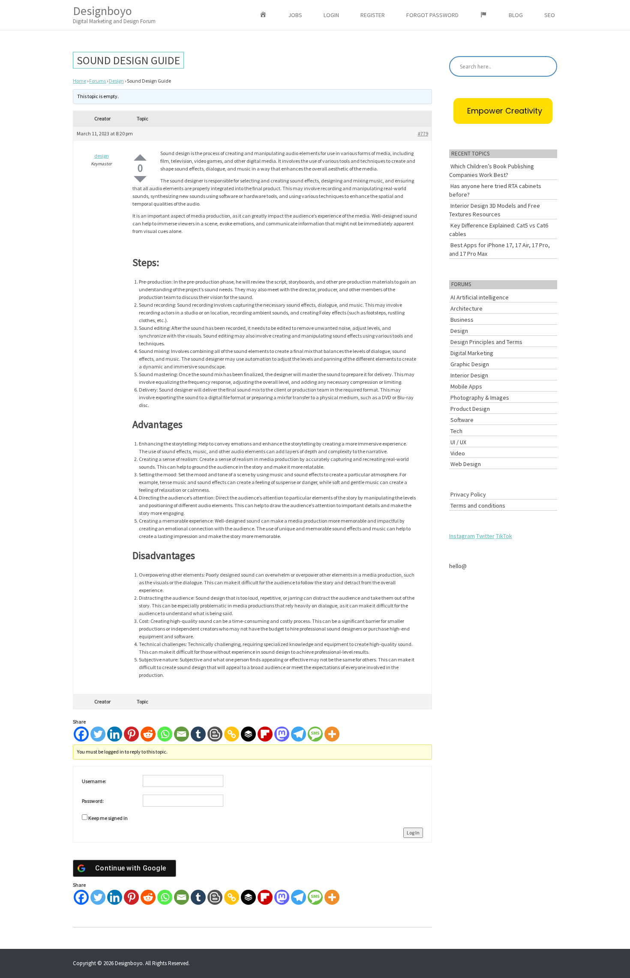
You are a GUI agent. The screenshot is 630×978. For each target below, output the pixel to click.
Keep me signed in (108, 818)
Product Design (470, 409)
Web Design (465, 464)
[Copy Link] (231, 734)
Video (457, 453)
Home (79, 81)
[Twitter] (97, 734)
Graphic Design (469, 364)
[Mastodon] (281, 734)
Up (140, 157)
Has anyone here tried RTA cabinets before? (495, 190)
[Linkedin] (114, 734)
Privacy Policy (468, 494)
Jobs (295, 15)
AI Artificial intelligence (479, 297)
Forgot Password (432, 15)
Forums (97, 81)
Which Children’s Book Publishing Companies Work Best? (491, 170)
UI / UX (458, 442)
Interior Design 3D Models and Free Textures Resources (494, 210)
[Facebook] (81, 734)
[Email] (181, 734)
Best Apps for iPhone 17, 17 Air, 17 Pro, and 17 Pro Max (499, 249)
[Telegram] (298, 734)
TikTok (504, 536)
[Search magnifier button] (547, 66)
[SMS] (315, 734)
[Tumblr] (198, 734)
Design (116, 81)
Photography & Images (479, 397)
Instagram (462, 536)
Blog (516, 15)
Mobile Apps (466, 386)
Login (331, 15)
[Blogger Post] (214, 734)
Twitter (485, 536)
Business (462, 319)
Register (372, 15)
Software (462, 420)
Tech (456, 431)
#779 (423, 133)
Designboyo (114, 14)
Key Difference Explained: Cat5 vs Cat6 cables (498, 229)
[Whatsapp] (164, 734)
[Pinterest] (131, 734)
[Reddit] (148, 734)
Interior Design (469, 375)
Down (140, 179)
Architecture (466, 308)
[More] (331, 734)
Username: (94, 781)
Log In (413, 832)
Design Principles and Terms (486, 342)
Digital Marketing (471, 353)
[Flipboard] (265, 734)
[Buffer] (248, 734)
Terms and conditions (477, 505)
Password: (93, 801)
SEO (549, 15)
